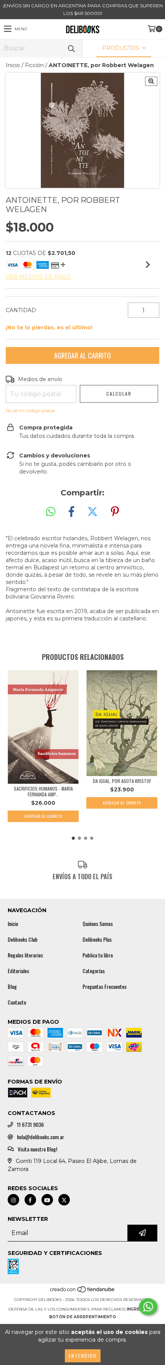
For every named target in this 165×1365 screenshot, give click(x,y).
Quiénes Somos (97, 924)
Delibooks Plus (97, 939)
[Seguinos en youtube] (47, 1199)
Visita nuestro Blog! (37, 1149)
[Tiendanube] (82, 1291)
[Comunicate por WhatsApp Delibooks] (148, 1306)
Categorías (93, 971)
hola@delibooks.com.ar (40, 1137)
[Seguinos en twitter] (64, 1199)
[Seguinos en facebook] (30, 1199)
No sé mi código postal (30, 410)
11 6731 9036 (30, 1124)
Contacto (17, 1002)
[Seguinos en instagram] (13, 1199)
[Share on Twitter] (92, 512)
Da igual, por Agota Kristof (122, 781)
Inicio (13, 65)
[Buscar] (71, 48)
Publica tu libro (97, 955)
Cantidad (21, 310)
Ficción (34, 65)
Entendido (83, 1355)
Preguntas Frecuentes (104, 986)
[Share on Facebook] (71, 512)
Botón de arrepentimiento (82, 1316)
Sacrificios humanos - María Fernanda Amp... (43, 791)
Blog (12, 986)
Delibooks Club (23, 939)
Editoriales (18, 971)
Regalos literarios (25, 955)
